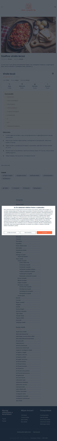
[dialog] (28, 220)
